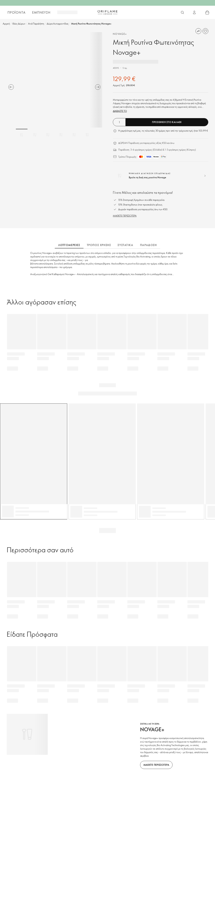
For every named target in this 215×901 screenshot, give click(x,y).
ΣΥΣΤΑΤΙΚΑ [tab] (125, 245)
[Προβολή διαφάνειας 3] (48, 135)
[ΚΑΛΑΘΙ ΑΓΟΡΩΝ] (207, 12)
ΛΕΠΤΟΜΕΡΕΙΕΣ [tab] (69, 245)
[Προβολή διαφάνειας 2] (35, 135)
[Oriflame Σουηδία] (107, 12)
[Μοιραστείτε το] (198, 31)
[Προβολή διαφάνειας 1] (22, 135)
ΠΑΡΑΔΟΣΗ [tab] (148, 245)
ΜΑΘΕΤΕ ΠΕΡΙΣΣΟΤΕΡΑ (125, 215)
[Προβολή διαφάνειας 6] (87, 135)
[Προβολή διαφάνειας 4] (61, 135)
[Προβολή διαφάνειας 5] (74, 135)
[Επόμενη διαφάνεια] (97, 87)
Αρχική (6, 23)
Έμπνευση (41, 12)
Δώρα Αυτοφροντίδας (58, 23)
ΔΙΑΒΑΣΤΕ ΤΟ (120, 111)
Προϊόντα (17, 12)
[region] (54, 80)
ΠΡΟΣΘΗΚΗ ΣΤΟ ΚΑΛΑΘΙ (167, 122)
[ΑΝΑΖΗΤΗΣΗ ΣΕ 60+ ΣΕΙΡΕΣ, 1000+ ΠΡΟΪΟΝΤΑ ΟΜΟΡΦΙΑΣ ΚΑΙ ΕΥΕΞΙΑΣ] (182, 12)
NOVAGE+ (120, 33)
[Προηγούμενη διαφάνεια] (11, 87)
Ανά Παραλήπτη (36, 23)
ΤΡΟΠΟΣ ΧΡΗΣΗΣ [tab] (99, 245)
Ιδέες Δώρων (18, 23)
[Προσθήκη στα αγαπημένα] (205, 31)
